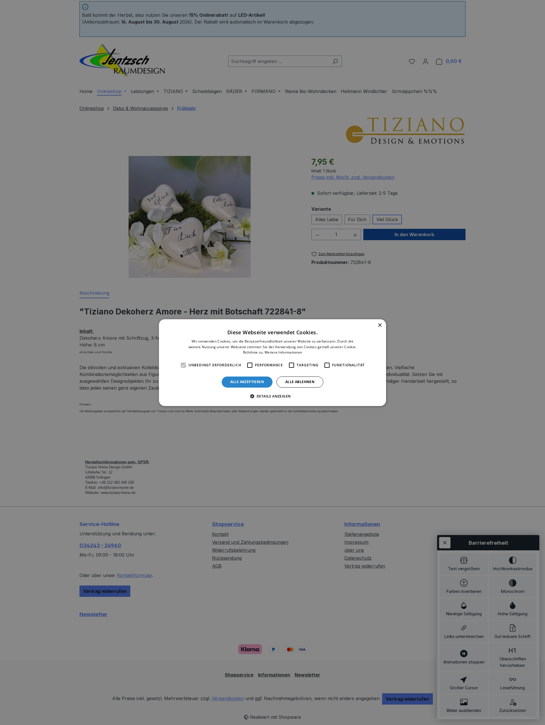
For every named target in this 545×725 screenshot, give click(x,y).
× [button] (380, 325)
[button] (272, 396)
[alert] (272, 362)
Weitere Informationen (283, 352)
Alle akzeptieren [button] (247, 381)
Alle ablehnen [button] (300, 381)
